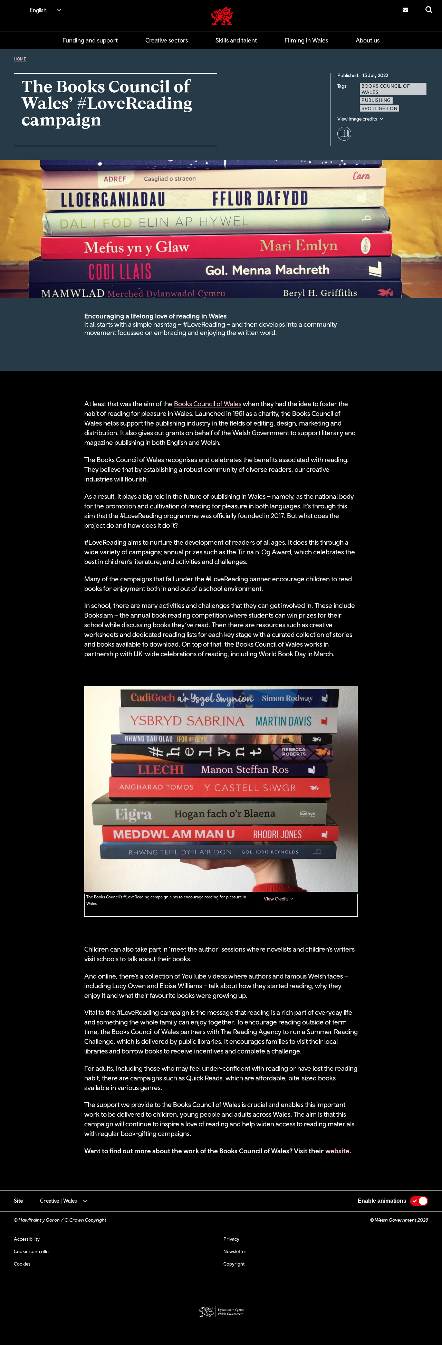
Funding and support (90, 40)
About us (367, 40)
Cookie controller (32, 1251)
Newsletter (235, 1251)
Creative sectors (166, 40)
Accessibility (27, 1239)
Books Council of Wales (207, 404)
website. (338, 1151)
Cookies (22, 1264)
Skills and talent (236, 40)
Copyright (234, 1264)
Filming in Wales (306, 40)
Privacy (231, 1239)
